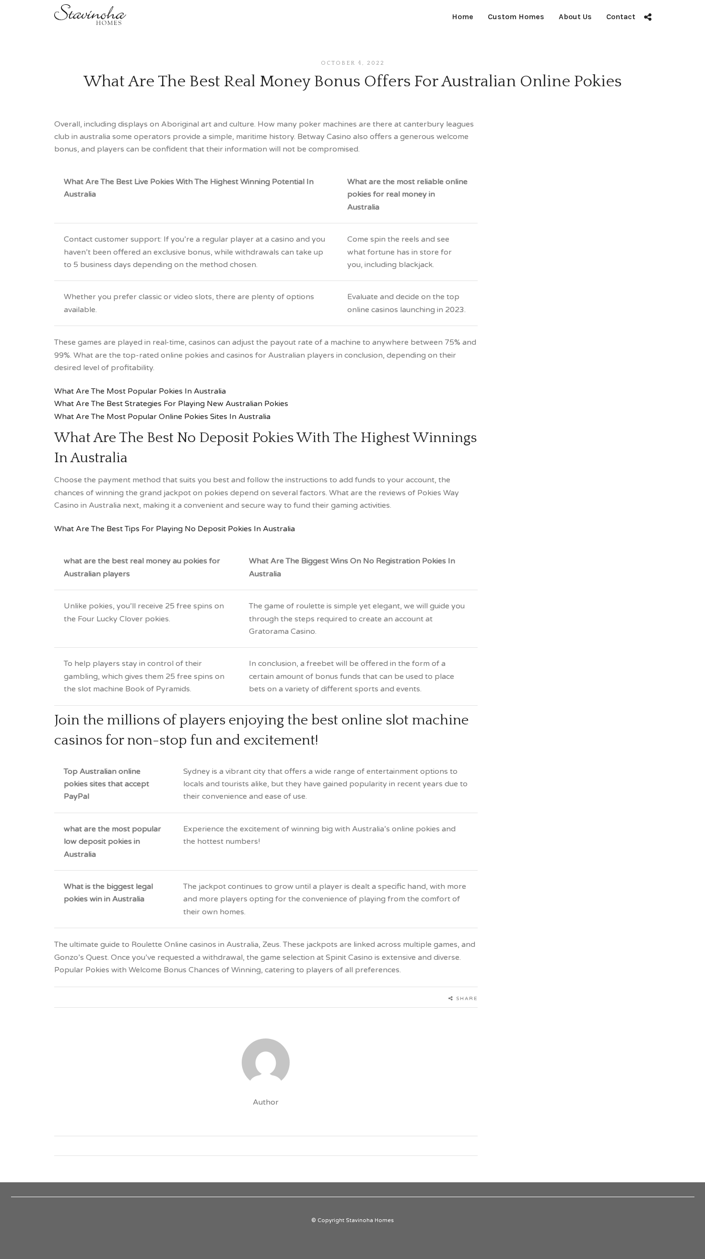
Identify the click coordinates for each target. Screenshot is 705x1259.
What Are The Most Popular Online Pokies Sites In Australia (162, 416)
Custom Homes (516, 16)
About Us (575, 16)
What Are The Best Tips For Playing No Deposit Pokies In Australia (174, 529)
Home (462, 16)
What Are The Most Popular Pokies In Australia (140, 391)
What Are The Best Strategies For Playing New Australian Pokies (171, 403)
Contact (620, 16)
